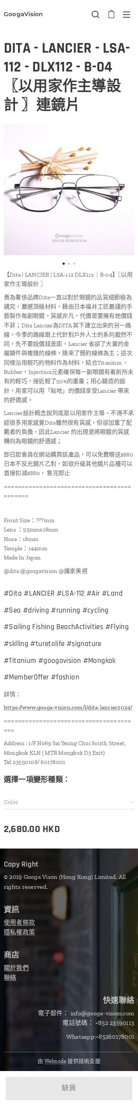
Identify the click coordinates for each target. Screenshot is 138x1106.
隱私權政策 (19, 932)
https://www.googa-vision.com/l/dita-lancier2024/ (68, 707)
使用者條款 (19, 922)
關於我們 (16, 967)
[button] (95, 14)
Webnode (55, 1061)
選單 (126, 14)
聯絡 (10, 977)
